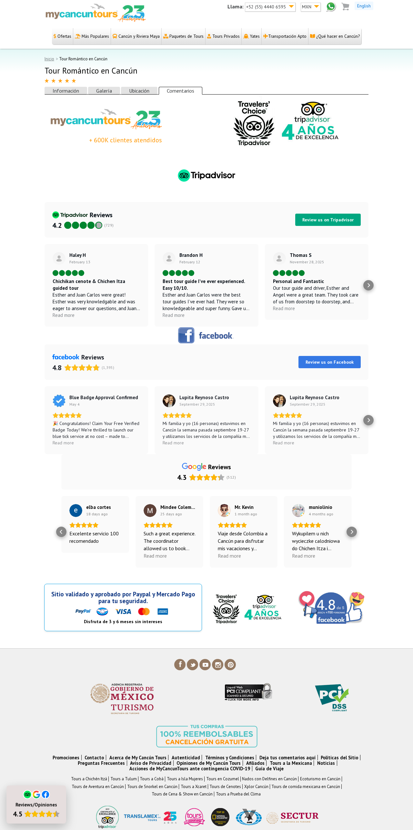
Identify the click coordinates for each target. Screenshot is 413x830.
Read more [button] (64, 315)
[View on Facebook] (59, 400)
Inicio (49, 59)
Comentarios (180, 90)
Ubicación (139, 90)
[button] (44, 285)
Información (66, 90)
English (364, 6)
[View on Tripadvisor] (59, 258)
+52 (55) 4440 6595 (266, 7)
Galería (104, 90)
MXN (307, 7)
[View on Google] (75, 510)
